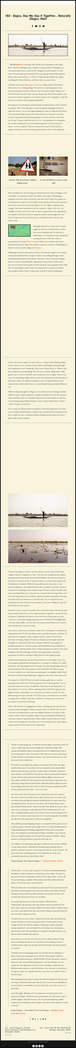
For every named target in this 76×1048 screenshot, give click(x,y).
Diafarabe (37, 247)
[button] (15, 149)
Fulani (46, 241)
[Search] (14, 2)
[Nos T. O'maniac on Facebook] (32, 26)
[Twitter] (43, 26)
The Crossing (33, 241)
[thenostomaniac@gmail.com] (36, 26)
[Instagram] (40, 26)
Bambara (38, 84)
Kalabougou (28, 84)
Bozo (20, 87)
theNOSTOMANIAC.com (38, 8)
